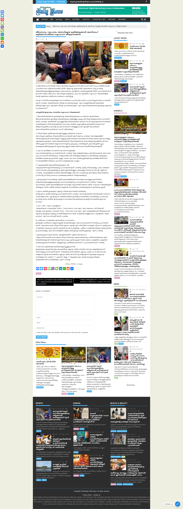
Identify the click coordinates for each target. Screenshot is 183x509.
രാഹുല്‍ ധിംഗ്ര (133, 411)
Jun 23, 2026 (132, 460)
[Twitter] (2, 16)
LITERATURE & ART (98, 19)
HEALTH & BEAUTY (122, 431)
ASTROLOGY (40, 387)
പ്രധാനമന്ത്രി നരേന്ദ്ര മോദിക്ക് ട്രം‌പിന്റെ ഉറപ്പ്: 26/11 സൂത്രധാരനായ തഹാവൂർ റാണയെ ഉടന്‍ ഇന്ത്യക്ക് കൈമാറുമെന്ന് (54, 282)
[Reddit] (2, 42)
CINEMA (82, 429)
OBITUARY (111, 19)
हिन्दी (52, 19)
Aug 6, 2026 (94, 432)
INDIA (116, 314)
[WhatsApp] (2, 38)
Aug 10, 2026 (95, 409)
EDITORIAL (76, 19)
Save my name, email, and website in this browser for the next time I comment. (62, 333)
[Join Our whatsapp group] (177, 504)
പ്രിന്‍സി (143, 289)
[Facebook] (2, 12)
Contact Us (96, 495)
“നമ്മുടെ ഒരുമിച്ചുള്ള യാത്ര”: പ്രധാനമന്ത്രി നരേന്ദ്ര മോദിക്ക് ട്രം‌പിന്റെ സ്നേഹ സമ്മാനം (95, 281)
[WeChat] (2, 31)
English (45, 19)
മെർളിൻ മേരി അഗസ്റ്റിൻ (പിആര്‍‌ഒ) (125, 187)
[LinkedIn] (2, 35)
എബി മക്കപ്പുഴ (133, 462)
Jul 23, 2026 (94, 455)
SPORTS (89, 391)
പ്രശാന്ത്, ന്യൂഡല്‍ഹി (137, 349)
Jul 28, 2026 (132, 409)
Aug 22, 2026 (91, 363)
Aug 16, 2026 (57, 462)
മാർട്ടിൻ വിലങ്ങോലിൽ (137, 251)
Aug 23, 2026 (41, 359)
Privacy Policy (87, 495)
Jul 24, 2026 (132, 434)
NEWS (67, 19)
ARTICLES (113, 431)
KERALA (39, 480)
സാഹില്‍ (66, 434)
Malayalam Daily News (125, 33)
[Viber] (2, 27)
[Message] (2, 23)
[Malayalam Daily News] (37, 19)
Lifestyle (86, 19)
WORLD (121, 343)
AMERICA (38, 273)
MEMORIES (122, 19)
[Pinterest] (2, 19)
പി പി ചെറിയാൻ (96, 411)
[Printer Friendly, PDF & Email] (73, 264)
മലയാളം (59, 19)
